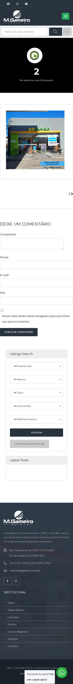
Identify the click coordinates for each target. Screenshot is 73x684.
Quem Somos (16, 610)
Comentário (8, 234)
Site (2, 292)
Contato (13, 646)
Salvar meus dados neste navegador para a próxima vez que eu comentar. (35, 318)
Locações (13, 617)
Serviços (13, 638)
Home (11, 602)
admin (27, 80)
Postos (12, 624)
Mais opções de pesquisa (29, 443)
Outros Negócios (18, 631)
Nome (4, 257)
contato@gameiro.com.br (25, 570)
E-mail (4, 275)
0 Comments (46, 80)
